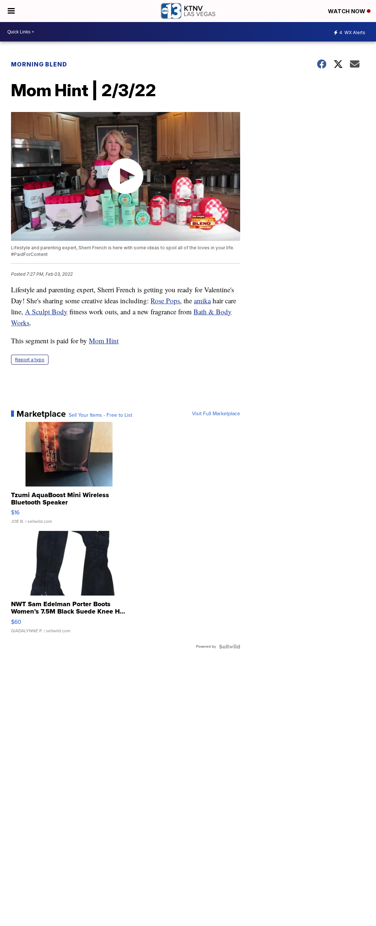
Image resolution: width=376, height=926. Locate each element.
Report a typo (29, 359)
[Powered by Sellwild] (229, 646)
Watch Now (347, 11)
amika (202, 300)
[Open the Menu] (11, 11)
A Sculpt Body (46, 311)
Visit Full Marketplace (216, 413)
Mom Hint (104, 340)
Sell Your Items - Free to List (100, 415)
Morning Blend (39, 64)
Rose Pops (165, 300)
